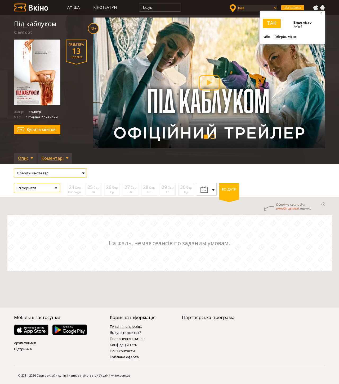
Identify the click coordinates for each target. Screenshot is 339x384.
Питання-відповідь (126, 327)
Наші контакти (122, 351)
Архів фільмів (25, 343)
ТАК (271, 23)
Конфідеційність (123, 345)
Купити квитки (41, 129)
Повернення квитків (127, 339)
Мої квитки (292, 7)
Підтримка (23, 349)
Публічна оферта (124, 357)
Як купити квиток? (125, 333)
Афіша (73, 7)
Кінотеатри (105, 7)
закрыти (323, 204)
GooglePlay (322, 8)
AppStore (315, 8)
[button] (37, 188)
